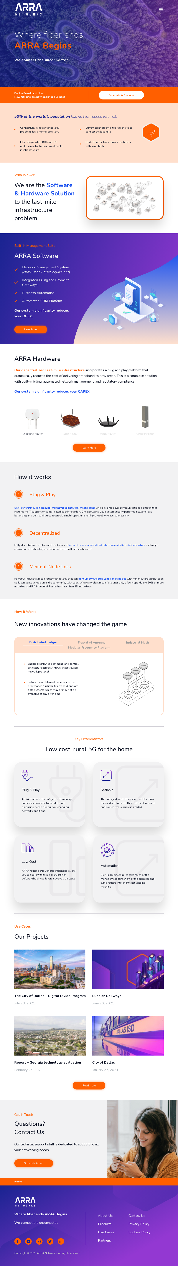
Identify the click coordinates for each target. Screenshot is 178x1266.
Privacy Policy (139, 1224)
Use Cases (106, 1232)
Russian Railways (106, 996)
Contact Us (137, 1215)
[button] (161, 9)
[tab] (43, 642)
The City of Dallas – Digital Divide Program (50, 996)
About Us (105, 1215)
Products (105, 1224)
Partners (104, 1240)
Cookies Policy (139, 1232)
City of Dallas (103, 1062)
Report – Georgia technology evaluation (47, 1062)
